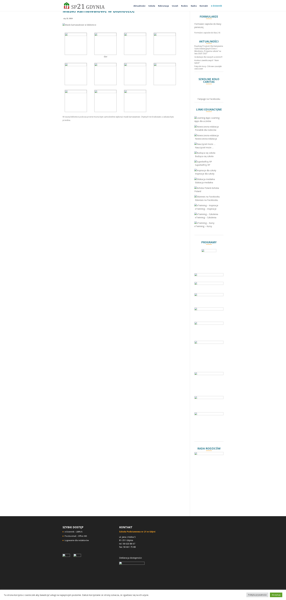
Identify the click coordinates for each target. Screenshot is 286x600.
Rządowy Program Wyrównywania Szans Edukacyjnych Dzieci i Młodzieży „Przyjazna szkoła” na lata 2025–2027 (208, 50)
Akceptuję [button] (276, 594)
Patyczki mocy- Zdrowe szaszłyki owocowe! (208, 67)
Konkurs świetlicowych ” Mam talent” (206, 61)
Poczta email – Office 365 (76, 536)
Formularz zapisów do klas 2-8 (207, 32)
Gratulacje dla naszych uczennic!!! (208, 57)
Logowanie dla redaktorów (77, 540)
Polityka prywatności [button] (257, 594)
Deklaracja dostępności (130, 557)
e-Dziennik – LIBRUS (74, 531)
